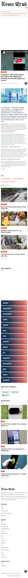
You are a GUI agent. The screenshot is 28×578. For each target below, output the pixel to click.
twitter (16, 392)
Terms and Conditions (6, 513)
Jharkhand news (6, 178)
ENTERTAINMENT (5, 528)
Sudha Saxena (7, 83)
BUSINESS (3, 533)
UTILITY (3, 554)
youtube (7, 395)
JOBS (2, 552)
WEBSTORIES (4, 547)
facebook (6, 392)
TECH (3, 421)
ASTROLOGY (4, 557)
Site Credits (17, 573)
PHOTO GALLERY (5, 550)
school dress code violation (8, 181)
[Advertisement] (14, 32)
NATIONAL (7, 11)
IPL (1, 545)
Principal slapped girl (18, 178)
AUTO (2, 536)
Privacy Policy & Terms (6, 573)
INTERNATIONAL (5, 526)
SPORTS (3, 531)
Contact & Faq (4, 511)
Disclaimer (3, 515)
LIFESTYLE (3, 540)
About (2, 508)
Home (2, 11)
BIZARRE (3, 543)
